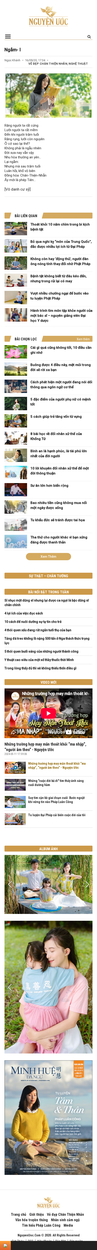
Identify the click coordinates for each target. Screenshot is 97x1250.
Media (68, 1225)
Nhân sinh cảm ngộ (65, 1220)
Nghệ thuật (78, 63)
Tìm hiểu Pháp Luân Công (41, 1225)
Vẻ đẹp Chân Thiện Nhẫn (47, 63)
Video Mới (48, 682)
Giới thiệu (36, 1214)
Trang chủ (18, 1214)
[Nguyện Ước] (48, 16)
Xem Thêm (48, 556)
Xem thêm (83, 339)
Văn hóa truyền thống (31, 1220)
